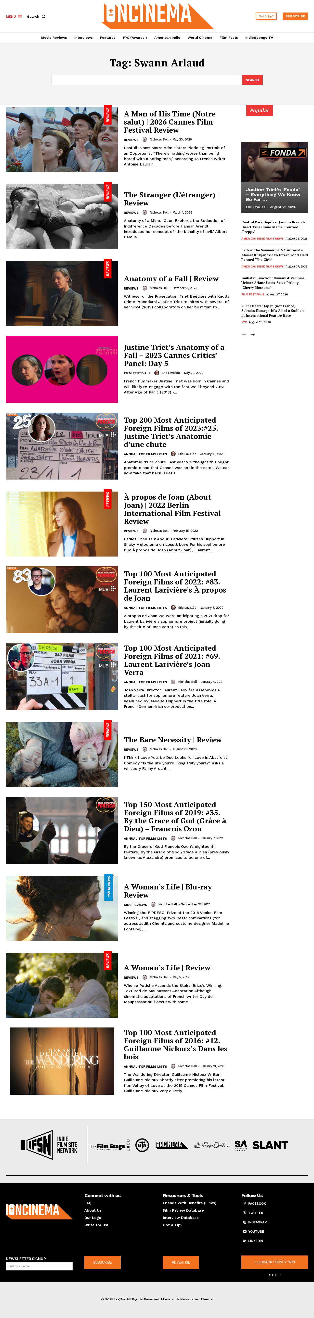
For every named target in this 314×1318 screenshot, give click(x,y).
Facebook (257, 1203)
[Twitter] (244, 1213)
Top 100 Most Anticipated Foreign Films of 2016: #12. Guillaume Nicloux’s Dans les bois (175, 1044)
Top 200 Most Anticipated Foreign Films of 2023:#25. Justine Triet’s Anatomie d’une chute (171, 432)
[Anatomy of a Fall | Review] (62, 292)
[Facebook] (244, 1203)
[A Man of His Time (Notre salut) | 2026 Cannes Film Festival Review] (62, 138)
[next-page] (252, 335)
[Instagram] (244, 1222)
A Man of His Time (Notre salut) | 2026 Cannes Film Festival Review (170, 122)
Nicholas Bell (159, 139)
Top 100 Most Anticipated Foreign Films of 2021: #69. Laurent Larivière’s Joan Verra (172, 660)
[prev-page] (244, 335)
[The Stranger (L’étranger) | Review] (62, 215)
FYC (244, 322)
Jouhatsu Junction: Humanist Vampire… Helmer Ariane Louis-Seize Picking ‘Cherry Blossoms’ (274, 283)
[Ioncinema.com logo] (39, 1211)
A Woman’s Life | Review (167, 968)
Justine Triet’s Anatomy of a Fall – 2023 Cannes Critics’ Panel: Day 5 (174, 355)
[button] (37, 16)
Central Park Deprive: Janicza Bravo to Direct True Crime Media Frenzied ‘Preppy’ (273, 227)
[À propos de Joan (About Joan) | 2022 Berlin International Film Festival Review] (62, 523)
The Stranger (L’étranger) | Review (171, 199)
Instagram (257, 1222)
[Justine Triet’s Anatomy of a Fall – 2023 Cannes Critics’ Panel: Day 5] (62, 369)
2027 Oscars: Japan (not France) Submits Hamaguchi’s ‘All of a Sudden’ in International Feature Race (273, 311)
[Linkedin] (244, 1241)
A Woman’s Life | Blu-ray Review (168, 891)
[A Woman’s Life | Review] (62, 984)
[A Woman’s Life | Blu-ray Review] (62, 907)
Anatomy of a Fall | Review (171, 278)
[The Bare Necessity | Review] (62, 753)
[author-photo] (145, 139)
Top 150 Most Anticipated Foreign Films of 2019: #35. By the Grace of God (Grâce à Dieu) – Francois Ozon (175, 816)
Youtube (256, 1231)
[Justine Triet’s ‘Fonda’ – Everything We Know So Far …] (274, 161)
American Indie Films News (262, 238)
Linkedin (255, 1241)
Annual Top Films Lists (145, 454)
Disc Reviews (135, 905)
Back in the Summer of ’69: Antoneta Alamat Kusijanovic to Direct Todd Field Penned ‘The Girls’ (274, 255)
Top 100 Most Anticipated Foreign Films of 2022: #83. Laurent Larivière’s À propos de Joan (175, 586)
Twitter (255, 1213)
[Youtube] (244, 1231)
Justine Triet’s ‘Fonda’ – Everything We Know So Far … (273, 194)
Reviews (131, 140)
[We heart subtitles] (157, 15)
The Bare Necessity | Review (173, 740)
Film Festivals (137, 373)
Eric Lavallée (171, 373)
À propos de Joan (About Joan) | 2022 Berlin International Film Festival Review (172, 509)
